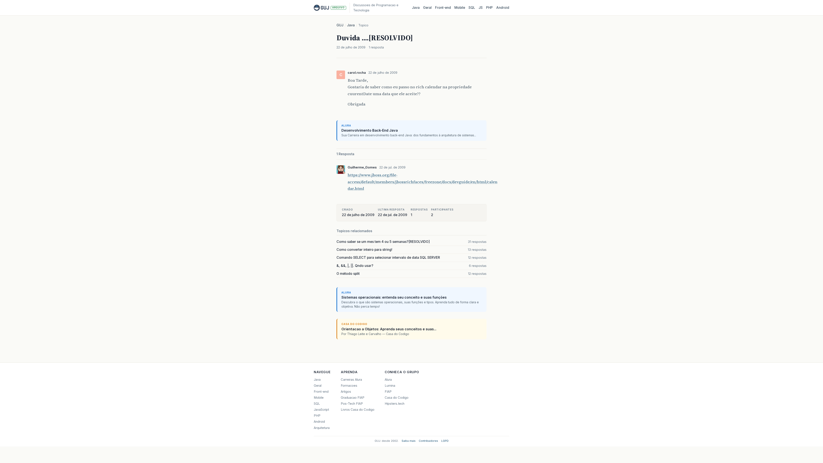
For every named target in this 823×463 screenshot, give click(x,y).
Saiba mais (409, 440)
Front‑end (443, 8)
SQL (472, 8)
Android (502, 8)
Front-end (321, 392)
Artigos (346, 392)
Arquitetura (322, 428)
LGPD (445, 440)
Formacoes (349, 386)
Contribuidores (428, 440)
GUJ (339, 25)
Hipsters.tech (394, 404)
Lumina (390, 386)
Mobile (459, 8)
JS (481, 8)
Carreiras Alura (351, 380)
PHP (489, 8)
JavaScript (321, 410)
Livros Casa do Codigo (357, 410)
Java (416, 8)
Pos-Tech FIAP (352, 404)
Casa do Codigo (396, 398)
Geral (427, 8)
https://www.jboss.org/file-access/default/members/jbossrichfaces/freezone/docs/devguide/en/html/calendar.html (422, 181)
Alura (388, 380)
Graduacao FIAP (352, 398)
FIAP (388, 392)
